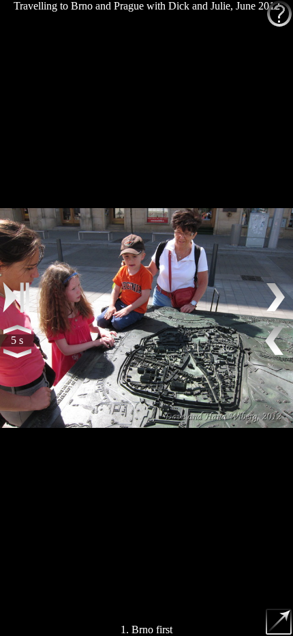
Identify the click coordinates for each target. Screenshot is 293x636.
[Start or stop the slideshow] (17, 297)
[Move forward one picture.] (276, 297)
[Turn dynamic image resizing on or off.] (279, 622)
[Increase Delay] (17, 329)
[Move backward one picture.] (276, 341)
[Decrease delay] (17, 353)
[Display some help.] (279, 13)
